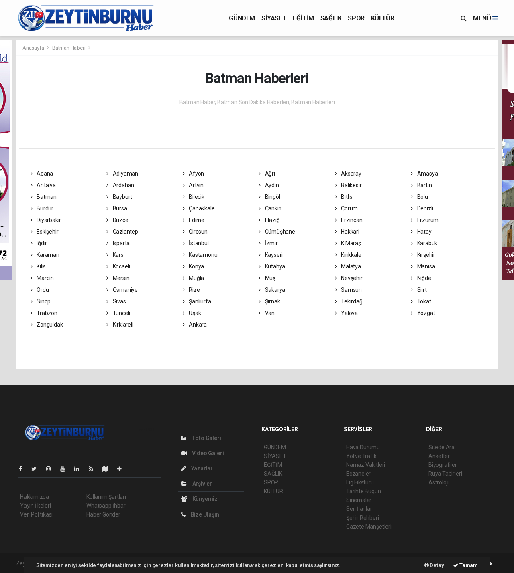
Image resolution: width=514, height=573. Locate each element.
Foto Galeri (206, 438)
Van (269, 313)
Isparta (121, 243)
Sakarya (274, 289)
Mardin (44, 278)
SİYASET (273, 18)
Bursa (119, 208)
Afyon (196, 173)
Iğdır (41, 243)
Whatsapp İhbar (105, 505)
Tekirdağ (351, 301)
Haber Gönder (103, 514)
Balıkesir (350, 185)
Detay (436, 565)
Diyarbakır (48, 220)
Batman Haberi (69, 48)
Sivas (119, 301)
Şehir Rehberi (362, 517)
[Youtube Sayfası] (65, 469)
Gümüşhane (279, 231)
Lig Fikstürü (360, 482)
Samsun (351, 289)
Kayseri (273, 255)
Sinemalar (358, 500)
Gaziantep (125, 231)
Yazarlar (201, 468)
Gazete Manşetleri (369, 526)
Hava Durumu (363, 447)
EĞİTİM (303, 18)
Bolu (422, 197)
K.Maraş (350, 243)
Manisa (425, 266)
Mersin (120, 278)
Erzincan (351, 220)
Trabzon (46, 313)
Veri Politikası (36, 514)
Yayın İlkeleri (35, 505)
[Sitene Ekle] (122, 469)
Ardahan (123, 185)
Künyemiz (204, 499)
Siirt (421, 289)
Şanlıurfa (199, 301)
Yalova (349, 313)
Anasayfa (33, 48)
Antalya (45, 185)
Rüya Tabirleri (445, 473)
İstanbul (198, 243)
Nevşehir (351, 278)
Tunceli (121, 313)
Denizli (424, 208)
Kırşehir (425, 255)
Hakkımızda (34, 497)
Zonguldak (49, 324)
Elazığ (271, 220)
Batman (46, 197)
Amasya (427, 173)
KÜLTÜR (382, 18)
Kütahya (274, 266)
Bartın (424, 185)
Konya (196, 266)
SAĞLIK (331, 18)
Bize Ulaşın (204, 514)
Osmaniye (125, 289)
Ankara (197, 324)
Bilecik (196, 197)
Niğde (423, 278)
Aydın (271, 185)
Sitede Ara (441, 447)
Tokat (423, 301)
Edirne (196, 220)
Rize (194, 289)
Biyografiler (442, 465)
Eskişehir (46, 231)
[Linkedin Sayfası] (80, 469)
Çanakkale (201, 208)
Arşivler (201, 483)
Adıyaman (125, 173)
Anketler (438, 456)
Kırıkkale (350, 255)
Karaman (47, 255)
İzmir (271, 243)
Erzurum (427, 220)
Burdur (44, 208)
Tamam (468, 565)
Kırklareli (122, 324)
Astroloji (438, 482)
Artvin (196, 185)
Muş (269, 278)
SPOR (356, 18)
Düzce (120, 220)
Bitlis (346, 197)
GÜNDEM (242, 18)
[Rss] (94, 469)
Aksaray (350, 173)
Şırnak (272, 301)
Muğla (196, 278)
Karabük (426, 243)
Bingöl (272, 197)
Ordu (42, 289)
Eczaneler (358, 473)
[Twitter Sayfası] (37, 469)
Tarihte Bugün (363, 491)
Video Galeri (207, 453)
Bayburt (122, 197)
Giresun (197, 231)
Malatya (350, 266)
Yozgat (425, 313)
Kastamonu (202, 255)
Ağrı (269, 173)
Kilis (40, 266)
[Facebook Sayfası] (24, 469)
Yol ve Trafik (361, 456)
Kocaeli (121, 266)
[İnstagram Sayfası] (51, 469)
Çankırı (272, 208)
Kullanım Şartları (106, 497)
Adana (44, 173)
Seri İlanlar (359, 509)
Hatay (424, 231)
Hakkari (349, 231)
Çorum (349, 208)
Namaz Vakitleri (365, 465)
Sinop (43, 301)
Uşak (194, 313)
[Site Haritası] (108, 469)
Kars (118, 255)
